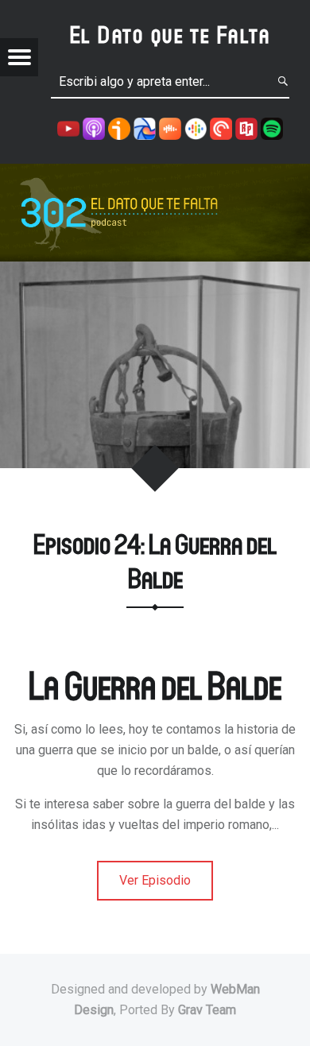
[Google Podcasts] (195, 127)
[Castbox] (170, 127)
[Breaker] (145, 127)
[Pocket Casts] (221, 127)
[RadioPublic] (246, 127)
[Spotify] (272, 127)
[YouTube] (68, 127)
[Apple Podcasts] (94, 127)
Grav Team (207, 1009)
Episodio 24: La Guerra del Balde (155, 560)
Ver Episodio (155, 880)
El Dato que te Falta (170, 34)
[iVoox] (119, 127)
